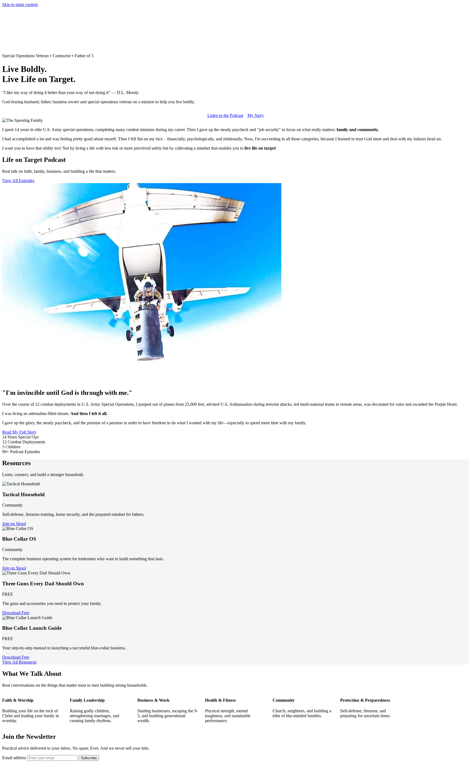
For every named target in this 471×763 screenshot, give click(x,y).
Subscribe (89, 758)
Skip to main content (20, 4)
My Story (255, 115)
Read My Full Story (19, 432)
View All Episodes (18, 180)
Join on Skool (14, 523)
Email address (14, 757)
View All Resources (19, 662)
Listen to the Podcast (225, 115)
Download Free (15, 612)
